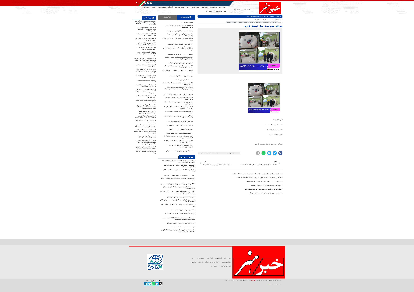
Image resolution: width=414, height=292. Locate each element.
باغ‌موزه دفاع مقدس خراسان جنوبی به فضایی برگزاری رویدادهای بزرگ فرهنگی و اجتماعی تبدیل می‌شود (177, 192)
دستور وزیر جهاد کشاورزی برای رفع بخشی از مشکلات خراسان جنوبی (178, 103)
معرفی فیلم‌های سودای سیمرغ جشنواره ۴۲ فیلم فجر (177, 95)
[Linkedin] (145, 284)
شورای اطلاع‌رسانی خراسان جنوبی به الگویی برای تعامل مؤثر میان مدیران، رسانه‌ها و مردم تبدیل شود (146, 142)
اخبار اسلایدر (266, 22)
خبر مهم (229, 22)
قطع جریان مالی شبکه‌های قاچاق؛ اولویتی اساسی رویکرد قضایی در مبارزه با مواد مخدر (177, 201)
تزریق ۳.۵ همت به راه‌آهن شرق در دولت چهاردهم (180, 197)
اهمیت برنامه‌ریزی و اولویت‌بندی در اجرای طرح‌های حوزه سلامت (179, 214)
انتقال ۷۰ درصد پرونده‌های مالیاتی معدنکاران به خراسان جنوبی (177, 39)
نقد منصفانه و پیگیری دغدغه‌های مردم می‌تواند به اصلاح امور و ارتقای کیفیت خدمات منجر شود (177, 231)
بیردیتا (268, 284)
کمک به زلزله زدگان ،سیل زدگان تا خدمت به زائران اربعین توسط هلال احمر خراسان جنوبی (179, 35)
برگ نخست (278, 16)
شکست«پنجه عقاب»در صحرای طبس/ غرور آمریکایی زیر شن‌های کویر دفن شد (178, 67)
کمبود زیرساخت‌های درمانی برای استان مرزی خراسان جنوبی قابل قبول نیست (178, 142)
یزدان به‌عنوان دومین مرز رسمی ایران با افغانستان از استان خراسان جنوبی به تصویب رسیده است (179, 218)
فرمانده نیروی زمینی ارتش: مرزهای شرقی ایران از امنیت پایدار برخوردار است (178, 84)
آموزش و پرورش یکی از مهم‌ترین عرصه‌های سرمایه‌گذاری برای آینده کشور (145, 117)
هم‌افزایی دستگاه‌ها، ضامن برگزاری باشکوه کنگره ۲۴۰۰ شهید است (263, 181)
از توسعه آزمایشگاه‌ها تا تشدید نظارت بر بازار (145, 152)
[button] (137, 2)
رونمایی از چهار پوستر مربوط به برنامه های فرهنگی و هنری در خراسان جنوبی (178, 117)
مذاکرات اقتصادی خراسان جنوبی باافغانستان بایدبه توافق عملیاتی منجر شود (179, 188)
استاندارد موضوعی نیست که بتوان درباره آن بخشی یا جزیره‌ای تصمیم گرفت (145, 126)
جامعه (234, 22)
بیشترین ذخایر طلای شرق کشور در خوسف (182, 210)
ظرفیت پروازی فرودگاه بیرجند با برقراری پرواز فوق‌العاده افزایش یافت (263, 189)
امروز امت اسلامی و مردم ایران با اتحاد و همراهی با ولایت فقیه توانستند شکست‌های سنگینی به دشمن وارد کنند (178, 49)
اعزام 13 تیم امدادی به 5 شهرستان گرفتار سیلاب (179, 125)
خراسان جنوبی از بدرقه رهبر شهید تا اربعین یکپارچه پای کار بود (264, 193)
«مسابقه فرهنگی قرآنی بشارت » (183, 80)
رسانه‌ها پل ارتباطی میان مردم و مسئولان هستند (179, 121)
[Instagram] (148, 3)
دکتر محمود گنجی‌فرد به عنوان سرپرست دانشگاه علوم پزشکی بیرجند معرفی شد (178, 137)
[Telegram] (149, 284)
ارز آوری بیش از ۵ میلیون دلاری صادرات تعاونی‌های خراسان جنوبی (179, 98)
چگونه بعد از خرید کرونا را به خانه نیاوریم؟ (180, 129)
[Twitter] (157, 284)
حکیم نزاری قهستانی (186, 23)
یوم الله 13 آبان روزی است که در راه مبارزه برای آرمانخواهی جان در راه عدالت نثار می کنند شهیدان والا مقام (179, 89)
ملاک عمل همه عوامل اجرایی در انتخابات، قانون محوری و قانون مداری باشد (179, 146)
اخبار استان (274, 22)
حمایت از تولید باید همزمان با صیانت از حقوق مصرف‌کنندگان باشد (178, 205)
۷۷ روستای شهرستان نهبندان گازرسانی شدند (180, 63)
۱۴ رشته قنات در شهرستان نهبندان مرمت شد (180, 44)
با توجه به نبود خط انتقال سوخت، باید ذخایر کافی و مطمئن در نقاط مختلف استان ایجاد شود (145, 131)
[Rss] (145, 3)
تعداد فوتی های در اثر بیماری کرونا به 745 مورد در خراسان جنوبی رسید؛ (179, 26)
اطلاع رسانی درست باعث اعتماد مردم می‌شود (180, 54)
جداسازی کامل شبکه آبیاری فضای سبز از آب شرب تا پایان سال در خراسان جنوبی (178, 108)
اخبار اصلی (258, 22)
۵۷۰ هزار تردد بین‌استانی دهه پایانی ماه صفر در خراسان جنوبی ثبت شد (146, 148)
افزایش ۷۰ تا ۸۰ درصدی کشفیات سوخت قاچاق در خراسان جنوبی (146, 112)
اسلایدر (251, 22)
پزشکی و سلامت (243, 22)
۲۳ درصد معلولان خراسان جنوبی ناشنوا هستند (179, 133)
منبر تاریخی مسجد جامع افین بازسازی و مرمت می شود (145, 121)
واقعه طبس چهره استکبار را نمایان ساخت (180, 76)
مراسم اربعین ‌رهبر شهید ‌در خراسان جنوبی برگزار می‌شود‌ (266, 185)
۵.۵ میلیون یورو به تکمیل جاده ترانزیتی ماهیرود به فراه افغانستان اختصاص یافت (259, 177)
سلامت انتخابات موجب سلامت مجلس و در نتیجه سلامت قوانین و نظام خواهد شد (179, 58)
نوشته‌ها (272, 16)
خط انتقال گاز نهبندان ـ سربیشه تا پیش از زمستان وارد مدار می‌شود (146, 137)
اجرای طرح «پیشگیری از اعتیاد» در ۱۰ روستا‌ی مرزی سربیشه (179, 112)
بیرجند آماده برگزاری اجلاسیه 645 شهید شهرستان (180, 223)
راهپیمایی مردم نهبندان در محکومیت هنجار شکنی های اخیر (177, 71)
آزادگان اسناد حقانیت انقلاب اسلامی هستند (182, 227)
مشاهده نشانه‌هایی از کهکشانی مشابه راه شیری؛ (179, 31)
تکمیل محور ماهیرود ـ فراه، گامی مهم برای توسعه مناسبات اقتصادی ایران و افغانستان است (256, 174)
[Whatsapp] (153, 284)
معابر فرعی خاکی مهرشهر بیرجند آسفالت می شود (179, 151)
